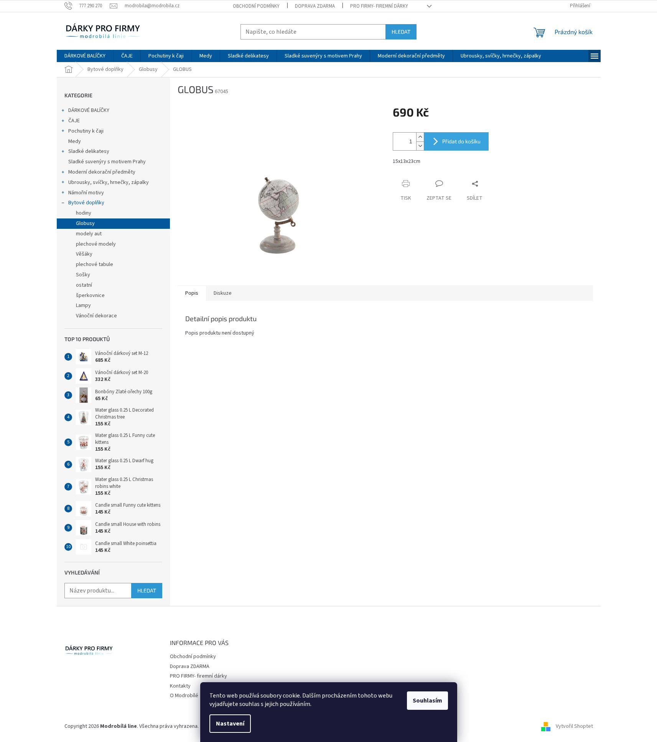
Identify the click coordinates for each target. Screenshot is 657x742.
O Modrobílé (184, 695)
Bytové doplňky (86, 203)
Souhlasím (427, 700)
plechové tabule (94, 264)
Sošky (83, 275)
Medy (74, 141)
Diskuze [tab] (223, 293)
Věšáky (84, 254)
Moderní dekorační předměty (101, 172)
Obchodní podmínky (256, 6)
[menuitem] (85, 56)
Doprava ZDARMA (315, 6)
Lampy (83, 305)
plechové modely (96, 244)
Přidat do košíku (461, 141)
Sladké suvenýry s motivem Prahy (107, 162)
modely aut (89, 234)
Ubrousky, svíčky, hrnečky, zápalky (108, 182)
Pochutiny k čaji (86, 131)
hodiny (83, 213)
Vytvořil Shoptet (574, 726)
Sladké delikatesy (88, 151)
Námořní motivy (86, 193)
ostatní (84, 285)
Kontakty (180, 686)
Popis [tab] (191, 293)
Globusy (85, 223)
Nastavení (230, 723)
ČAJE (74, 121)
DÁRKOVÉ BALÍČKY (88, 110)
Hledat (401, 31)
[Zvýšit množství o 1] (420, 137)
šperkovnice (90, 295)
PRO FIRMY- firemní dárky (379, 6)
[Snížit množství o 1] (420, 145)
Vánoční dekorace (96, 316)
